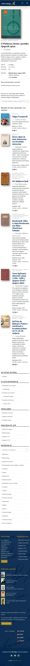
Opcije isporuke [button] (6, 623)
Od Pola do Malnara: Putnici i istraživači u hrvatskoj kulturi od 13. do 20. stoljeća (20, 327)
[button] (27, 3)
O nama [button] (4, 561)
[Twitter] (11, 655)
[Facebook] (15, 655)
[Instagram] (18, 655)
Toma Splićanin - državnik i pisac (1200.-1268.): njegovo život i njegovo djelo (19, 278)
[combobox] (13, 101)
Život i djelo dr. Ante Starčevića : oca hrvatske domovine (19, 140)
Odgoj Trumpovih (20, 116)
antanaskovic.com (16, 660)
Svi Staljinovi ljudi (20, 181)
